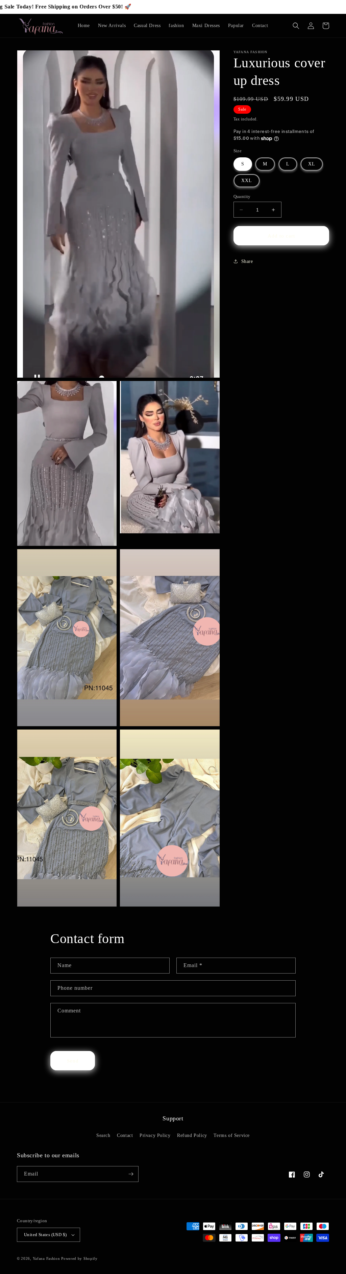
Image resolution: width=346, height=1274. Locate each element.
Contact (125, 1135)
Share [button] (247, 261)
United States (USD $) (45, 1234)
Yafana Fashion (47, 1258)
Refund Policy (192, 1135)
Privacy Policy (155, 1135)
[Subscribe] (130, 1174)
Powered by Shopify (79, 1258)
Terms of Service (232, 1135)
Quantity (242, 196)
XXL (246, 180)
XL (311, 163)
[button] (296, 25)
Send (73, 1061)
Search (103, 1135)
